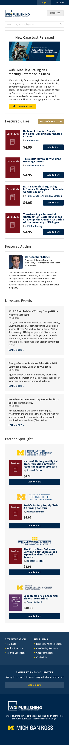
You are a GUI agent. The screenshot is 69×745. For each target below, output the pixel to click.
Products (11, 643)
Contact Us (41, 657)
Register (60, 2)
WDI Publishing (34, 226)
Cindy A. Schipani (53, 195)
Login (44, 2)
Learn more (15, 349)
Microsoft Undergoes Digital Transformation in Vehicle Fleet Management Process (41, 464)
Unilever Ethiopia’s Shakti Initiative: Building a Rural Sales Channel (42, 134)
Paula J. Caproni (35, 195)
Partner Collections (16, 652)
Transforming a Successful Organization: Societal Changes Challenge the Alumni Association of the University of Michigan (43, 218)
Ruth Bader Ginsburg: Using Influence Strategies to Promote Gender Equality (43, 189)
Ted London (33, 140)
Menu (53, 13)
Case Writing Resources (47, 648)
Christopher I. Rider (37, 257)
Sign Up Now (34, 684)
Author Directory (15, 648)
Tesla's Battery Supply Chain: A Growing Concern (42, 160)
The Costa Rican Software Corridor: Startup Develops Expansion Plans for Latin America (40, 553)
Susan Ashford (34, 602)
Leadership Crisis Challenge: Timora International (41, 597)
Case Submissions (44, 652)
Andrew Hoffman (35, 165)
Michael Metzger (35, 560)
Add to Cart (53, 147)
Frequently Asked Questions (49, 643)
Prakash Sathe (34, 470)
